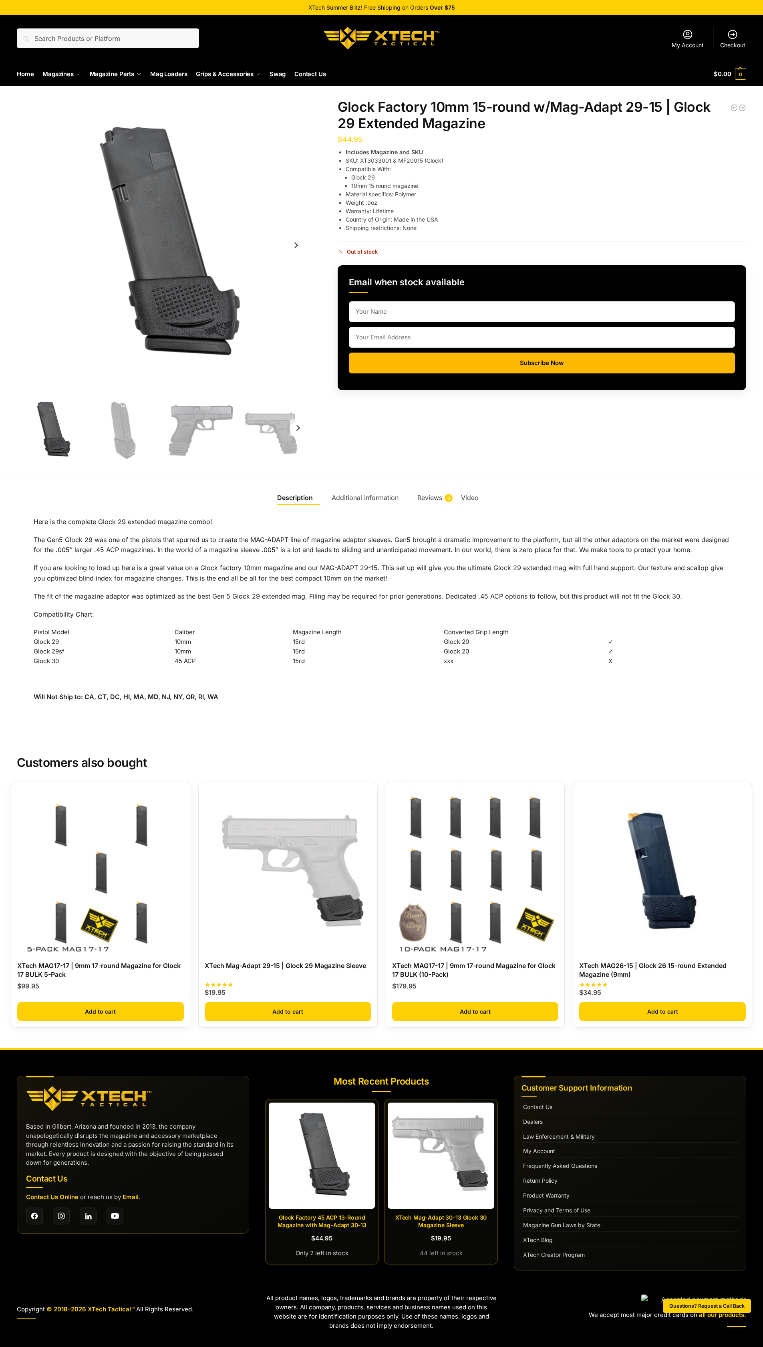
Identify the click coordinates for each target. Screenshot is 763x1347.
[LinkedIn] (88, 1216)
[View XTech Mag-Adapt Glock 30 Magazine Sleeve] (441, 1156)
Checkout (732, 45)
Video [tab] (470, 498)
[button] (730, 74)
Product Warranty (546, 1195)
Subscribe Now (542, 363)
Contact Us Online (52, 1197)
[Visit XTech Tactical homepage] (89, 1099)
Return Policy (540, 1180)
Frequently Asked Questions (560, 1165)
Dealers (533, 1121)
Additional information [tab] (365, 498)
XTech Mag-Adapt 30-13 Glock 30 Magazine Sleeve (441, 1221)
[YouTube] (115, 1216)
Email (131, 1197)
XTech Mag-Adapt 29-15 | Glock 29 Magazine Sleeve (285, 966)
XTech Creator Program (554, 1254)
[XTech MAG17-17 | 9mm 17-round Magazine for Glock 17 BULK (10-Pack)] (475, 871)
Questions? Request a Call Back (707, 1306)
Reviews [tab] (433, 498)
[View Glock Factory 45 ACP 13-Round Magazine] (322, 1156)
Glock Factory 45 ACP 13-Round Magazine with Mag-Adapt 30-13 (322, 1221)
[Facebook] (34, 1216)
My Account (688, 45)
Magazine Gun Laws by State (561, 1225)
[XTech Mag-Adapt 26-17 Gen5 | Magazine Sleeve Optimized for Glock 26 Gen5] (742, 108)
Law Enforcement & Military (559, 1136)
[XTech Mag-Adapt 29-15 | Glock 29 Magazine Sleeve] (734, 108)
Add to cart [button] (100, 1011)
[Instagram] (61, 1216)
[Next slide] (296, 245)
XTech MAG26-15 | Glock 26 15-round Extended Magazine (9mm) (653, 970)
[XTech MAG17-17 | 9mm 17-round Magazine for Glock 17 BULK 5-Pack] (100, 871)
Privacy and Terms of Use (556, 1210)
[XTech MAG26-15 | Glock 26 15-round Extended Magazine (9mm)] (662, 871)
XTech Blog (538, 1239)
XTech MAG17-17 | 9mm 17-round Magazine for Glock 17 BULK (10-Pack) (474, 970)
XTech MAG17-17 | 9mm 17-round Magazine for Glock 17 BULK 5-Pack (99, 970)
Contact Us (537, 1106)
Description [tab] (295, 498)
